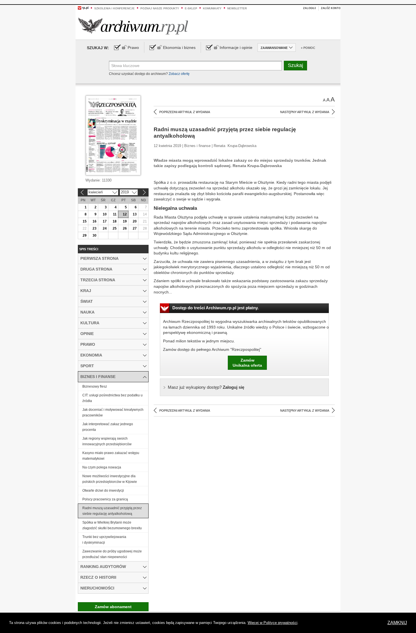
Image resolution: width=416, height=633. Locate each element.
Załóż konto (330, 8)
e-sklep (191, 8)
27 (135, 228)
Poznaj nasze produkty (159, 8)
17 (105, 221)
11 (115, 214)
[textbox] (195, 65)
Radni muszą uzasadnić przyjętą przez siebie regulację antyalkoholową (112, 511)
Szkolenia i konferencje (114, 8)
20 (135, 221)
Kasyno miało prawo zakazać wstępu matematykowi (110, 456)
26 (125, 228)
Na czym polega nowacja (101, 467)
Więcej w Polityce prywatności (272, 623)
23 (95, 228)
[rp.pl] (83, 7)
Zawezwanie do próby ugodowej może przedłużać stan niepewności (112, 554)
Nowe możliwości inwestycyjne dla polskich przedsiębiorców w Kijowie (109, 479)
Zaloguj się (206, 387)
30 (95, 235)
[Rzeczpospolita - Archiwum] (133, 25)
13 (135, 214)
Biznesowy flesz (94, 386)
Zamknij (397, 622)
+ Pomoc (308, 47)
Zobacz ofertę (179, 74)
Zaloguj (309, 8)
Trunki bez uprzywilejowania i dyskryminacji (104, 540)
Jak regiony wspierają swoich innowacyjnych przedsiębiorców (107, 441)
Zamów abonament (113, 606)
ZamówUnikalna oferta (247, 363)
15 (85, 221)
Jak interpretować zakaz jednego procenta (107, 427)
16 (95, 221)
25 (115, 228)
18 (115, 221)
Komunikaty (212, 8)
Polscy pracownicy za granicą (105, 499)
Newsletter (237, 8)
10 (105, 214)
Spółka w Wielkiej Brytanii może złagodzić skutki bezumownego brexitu (112, 525)
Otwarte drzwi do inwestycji (103, 490)
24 (105, 228)
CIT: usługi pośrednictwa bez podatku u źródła (112, 398)
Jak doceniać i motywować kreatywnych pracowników (112, 412)
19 (125, 221)
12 (125, 214)
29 (85, 235)
